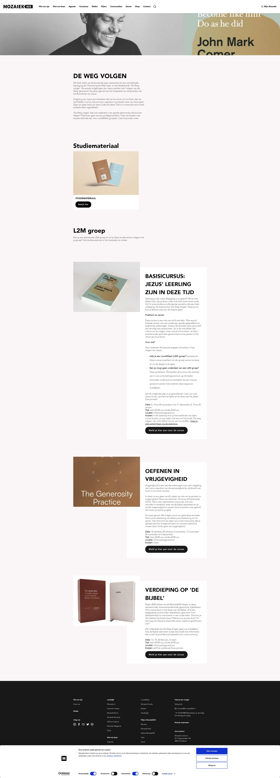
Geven (129, 6)
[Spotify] (92, 724)
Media (95, 6)
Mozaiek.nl (111, 704)
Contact (146, 6)
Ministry (144, 724)
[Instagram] (74, 724)
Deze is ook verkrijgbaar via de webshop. (171, 422)
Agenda (72, 6)
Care (142, 737)
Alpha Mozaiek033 (148, 733)
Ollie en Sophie (113, 721)
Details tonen (167, 774)
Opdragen (145, 713)
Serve (143, 742)
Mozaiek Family (147, 704)
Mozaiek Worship (113, 717)
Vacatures (83, 6)
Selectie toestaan (212, 758)
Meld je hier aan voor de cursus (166, 430)
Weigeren (212, 765)
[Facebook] (79, 724)
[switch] (114, 773)
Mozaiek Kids (146, 728)
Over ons (76, 704)
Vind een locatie (113, 708)
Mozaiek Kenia (112, 713)
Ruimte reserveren (182, 722)
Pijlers (104, 6)
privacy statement (114, 756)
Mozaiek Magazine (114, 726)
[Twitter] (87, 724)
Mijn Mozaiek (270, 6)
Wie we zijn (44, 6)
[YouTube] (83, 724)
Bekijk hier (83, 204)
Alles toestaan (211, 751)
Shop (137, 6)
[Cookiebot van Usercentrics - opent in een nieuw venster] (64, 773)
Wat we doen (59, 6)
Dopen (143, 708)
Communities (116, 6)
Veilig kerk (178, 704)
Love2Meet (145, 700)
